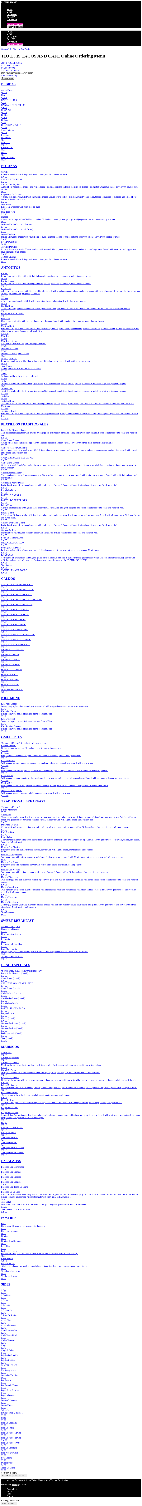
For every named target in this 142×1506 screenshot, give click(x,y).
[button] (71, 84)
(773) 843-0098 (8, 68)
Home (9, 9)
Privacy (10, 1496)
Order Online (15, 24)
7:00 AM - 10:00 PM (10, 70)
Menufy (15, 1485)
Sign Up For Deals (21, 49)
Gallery (11, 17)
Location (12, 19)
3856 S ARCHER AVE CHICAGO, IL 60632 (11, 64)
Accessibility (12, 1489)
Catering (12, 14)
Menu (9, 12)
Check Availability (9, 75)
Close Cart (6, 1475)
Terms (9, 1491)
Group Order (6, 49)
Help (9, 1494)
